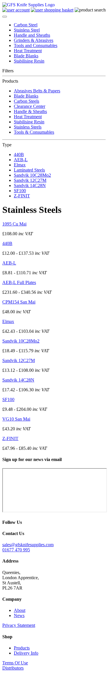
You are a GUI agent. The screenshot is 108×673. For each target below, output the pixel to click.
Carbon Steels (26, 101)
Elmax (20, 164)
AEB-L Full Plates (19, 282)
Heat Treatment (28, 50)
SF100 (20, 190)
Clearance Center (29, 106)
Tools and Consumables (35, 45)
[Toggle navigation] (4, 16)
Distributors (13, 668)
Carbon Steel (25, 24)
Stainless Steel (27, 30)
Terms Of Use (15, 662)
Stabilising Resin (29, 61)
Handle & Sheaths (30, 111)
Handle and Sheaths (32, 35)
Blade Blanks (26, 55)
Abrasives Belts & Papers (37, 90)
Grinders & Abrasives (33, 40)
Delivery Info (26, 653)
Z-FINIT (22, 195)
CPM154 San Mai (18, 301)
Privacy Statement (18, 625)
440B (19, 154)
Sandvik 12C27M (30, 180)
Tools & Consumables (34, 132)
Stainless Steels (27, 127)
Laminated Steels (29, 170)
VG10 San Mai (16, 419)
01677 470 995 (16, 549)
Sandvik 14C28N (30, 185)
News (19, 615)
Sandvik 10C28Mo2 (32, 175)
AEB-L (21, 159)
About (19, 610)
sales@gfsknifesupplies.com (28, 544)
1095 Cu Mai (14, 223)
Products (22, 647)
